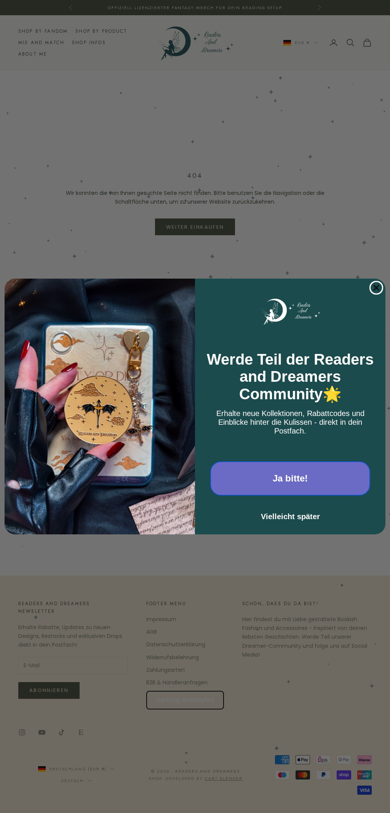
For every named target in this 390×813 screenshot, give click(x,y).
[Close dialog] (376, 288)
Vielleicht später (290, 516)
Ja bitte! (290, 478)
